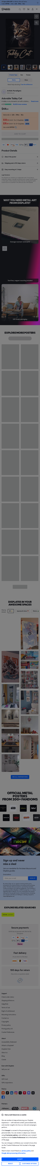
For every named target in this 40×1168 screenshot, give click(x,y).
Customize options (29, 1163)
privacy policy (26, 1151)
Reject (10, 1163)
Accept (20, 1159)
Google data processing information (14, 1153)
